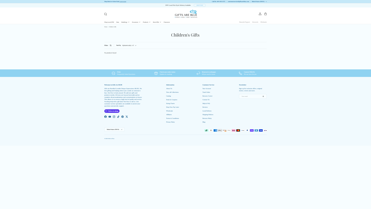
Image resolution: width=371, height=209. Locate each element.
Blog (204, 122)
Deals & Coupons (171, 100)
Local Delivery (207, 111)
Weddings (124, 22)
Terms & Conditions (172, 118)
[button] (265, 14)
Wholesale (263, 22)
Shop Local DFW (109, 22)
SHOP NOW (199, 5)
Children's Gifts (112, 26)
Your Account (207, 89)
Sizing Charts (170, 103)
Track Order (206, 92)
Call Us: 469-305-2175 (218, 1)
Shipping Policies (208, 115)
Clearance (167, 22)
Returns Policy (207, 118)
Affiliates (169, 115)
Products (145, 22)
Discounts (255, 22)
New (117, 22)
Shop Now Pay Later (172, 107)
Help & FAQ (206, 103)
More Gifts (156, 22)
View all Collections (172, 92)
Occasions (135, 22)
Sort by (118, 45)
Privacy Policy (170, 122)
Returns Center (207, 96)
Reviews (205, 107)
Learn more (123, 1)
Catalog (168, 96)
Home (105, 26)
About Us (169, 89)
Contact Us (206, 100)
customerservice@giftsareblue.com (238, 1)
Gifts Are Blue (111, 138)
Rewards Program (244, 22)
